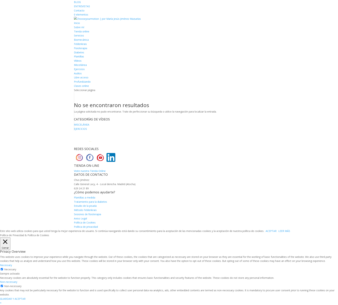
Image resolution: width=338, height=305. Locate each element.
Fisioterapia (80, 48)
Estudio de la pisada (85, 205)
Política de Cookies (85, 222)
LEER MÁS (284, 231)
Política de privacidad (86, 226)
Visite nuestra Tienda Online (90, 171)
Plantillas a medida (84, 197)
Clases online (81, 86)
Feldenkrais (80, 44)
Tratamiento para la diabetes (90, 201)
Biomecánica (81, 39)
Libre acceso (81, 77)
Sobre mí (79, 27)
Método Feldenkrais (85, 210)
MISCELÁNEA (81, 124)
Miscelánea (80, 65)
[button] (0, 302)
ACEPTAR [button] (271, 231)
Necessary (10, 269)
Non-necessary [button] (8, 282)
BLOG (77, 2)
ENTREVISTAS (82, 6)
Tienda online (81, 31)
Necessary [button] (6, 265)
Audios (78, 73)
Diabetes (79, 52)
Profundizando (82, 81)
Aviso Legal (80, 218)
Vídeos (78, 60)
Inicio (77, 23)
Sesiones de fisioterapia (87, 214)
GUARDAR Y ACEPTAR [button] (13, 298)
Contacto (79, 10)
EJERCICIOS (80, 128)
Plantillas (79, 56)
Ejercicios (79, 69)
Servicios (79, 35)
